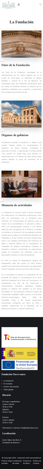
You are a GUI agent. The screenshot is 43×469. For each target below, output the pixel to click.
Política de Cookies (37, 462)
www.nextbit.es (35, 458)
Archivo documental (11, 387)
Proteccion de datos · (27, 462)
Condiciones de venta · (17, 462)
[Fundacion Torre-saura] (9, 5)
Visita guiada (8, 390)
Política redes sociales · (7, 462)
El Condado (8, 384)
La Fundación (9, 381)
